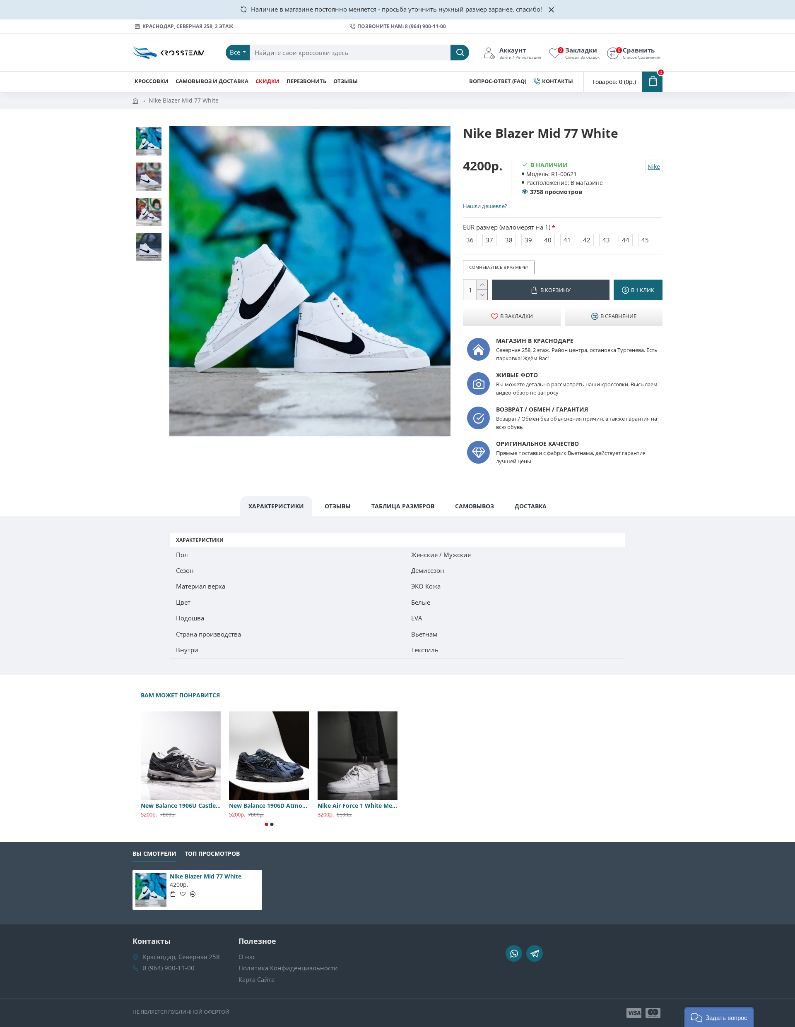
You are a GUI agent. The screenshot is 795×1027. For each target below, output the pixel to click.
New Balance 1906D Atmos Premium (269, 805)
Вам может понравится (180, 695)
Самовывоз (474, 506)
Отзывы (338, 506)
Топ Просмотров (212, 853)
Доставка (531, 506)
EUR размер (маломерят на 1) (506, 227)
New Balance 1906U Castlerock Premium (181, 805)
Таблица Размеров (402, 506)
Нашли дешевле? (485, 206)
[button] (266, 824)
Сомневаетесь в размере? (498, 267)
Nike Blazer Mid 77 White (205, 876)
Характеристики (276, 506)
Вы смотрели (154, 853)
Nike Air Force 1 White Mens (358, 805)
